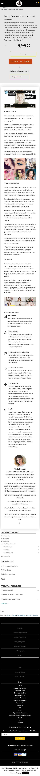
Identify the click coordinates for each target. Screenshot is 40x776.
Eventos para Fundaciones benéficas (20, 715)
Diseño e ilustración (20, 637)
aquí (19, 773)
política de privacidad (27, 745)
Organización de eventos (20, 713)
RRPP (20, 718)
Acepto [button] (25, 773)
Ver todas (4, 603)
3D (20, 708)
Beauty (2, 9)
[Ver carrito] (37, 3)
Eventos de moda (20, 690)
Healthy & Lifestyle (19, 9)
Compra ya (23, 54)
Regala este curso (20, 61)
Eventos (6, 9)
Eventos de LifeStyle (20, 693)
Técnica (20, 655)
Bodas (20, 685)
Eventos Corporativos (20, 688)
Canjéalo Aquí (17, 76)
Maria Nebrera (8, 19)
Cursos (20, 667)
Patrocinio (20, 722)
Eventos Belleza (11, 9)
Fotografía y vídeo (20, 642)
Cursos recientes (20, 677)
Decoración (20, 705)
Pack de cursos (20, 672)
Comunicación (20, 703)
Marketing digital (20, 651)
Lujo (20, 720)
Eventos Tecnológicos (20, 700)
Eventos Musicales (20, 698)
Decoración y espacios (20, 632)
